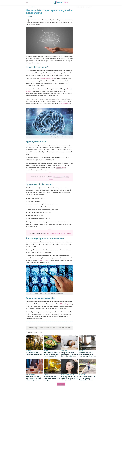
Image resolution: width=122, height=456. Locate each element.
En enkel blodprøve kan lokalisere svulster (59, 233)
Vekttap (46, 350)
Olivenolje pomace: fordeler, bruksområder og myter (52, 378)
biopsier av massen (43, 260)
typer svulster (42, 89)
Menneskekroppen (30, 374)
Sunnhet (28, 6)
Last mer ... (61, 384)
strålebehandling (63, 304)
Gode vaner (64, 350)
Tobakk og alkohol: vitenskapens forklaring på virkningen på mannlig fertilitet (34, 378)
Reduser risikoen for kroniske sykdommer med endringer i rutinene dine (87, 354)
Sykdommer (33, 6)
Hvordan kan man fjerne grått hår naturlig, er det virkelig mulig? (69, 378)
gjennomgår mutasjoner (46, 78)
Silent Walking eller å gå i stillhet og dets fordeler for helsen (87, 378)
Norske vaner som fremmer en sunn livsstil (34, 353)
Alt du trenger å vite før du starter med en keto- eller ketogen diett (52, 354)
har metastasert (65, 103)
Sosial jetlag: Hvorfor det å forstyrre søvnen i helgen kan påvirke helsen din (69, 354)
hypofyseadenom (61, 167)
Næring (46, 374)
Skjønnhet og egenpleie (67, 374)
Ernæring (28, 350)
